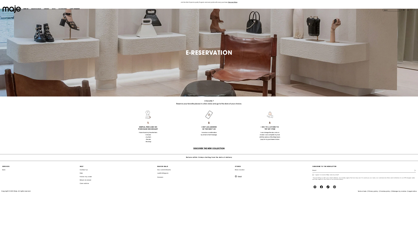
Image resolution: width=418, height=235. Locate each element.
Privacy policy (373, 191)
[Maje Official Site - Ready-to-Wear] (11, 9)
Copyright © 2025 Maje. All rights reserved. (16, 191)
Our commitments (164, 170)
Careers (160, 177)
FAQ (81, 173)
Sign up (414, 170)
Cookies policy (385, 191)
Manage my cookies (399, 191)
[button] (27, 9)
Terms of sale (362, 191)
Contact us (84, 170)
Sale (3, 170)
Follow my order (86, 176)
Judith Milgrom (163, 173)
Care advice (84, 183)
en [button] (404, 10)
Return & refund (85, 180)
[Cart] (415, 9)
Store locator (240, 170)
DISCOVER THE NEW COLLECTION (209, 148)
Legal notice (412, 191)
